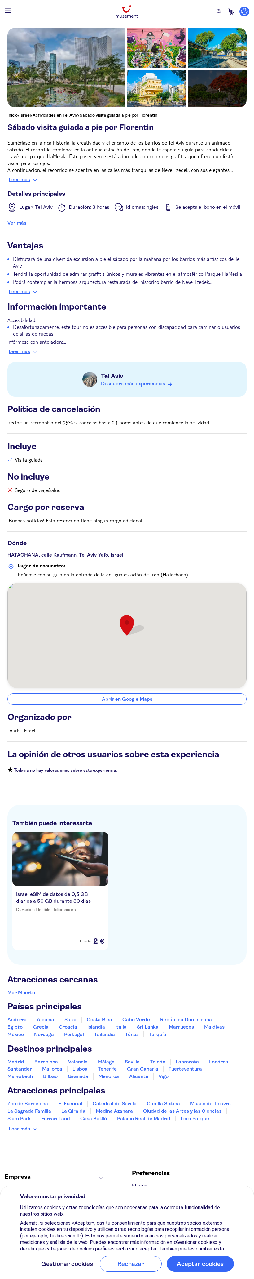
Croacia (68, 1027)
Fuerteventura (185, 1069)
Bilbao (50, 1076)
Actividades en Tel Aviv (55, 115)
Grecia (41, 1027)
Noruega (44, 1034)
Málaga (106, 1062)
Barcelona (46, 1062)
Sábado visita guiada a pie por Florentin (118, 115)
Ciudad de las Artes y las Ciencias (182, 1111)
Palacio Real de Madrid (143, 1118)
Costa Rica (99, 1019)
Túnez (131, 1034)
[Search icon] (219, 11)
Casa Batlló (93, 1118)
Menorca (109, 1076)
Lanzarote (187, 1062)
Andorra (17, 1019)
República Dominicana (186, 1019)
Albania (45, 1019)
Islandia (96, 1027)
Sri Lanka (148, 1027)
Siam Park (19, 1118)
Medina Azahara (114, 1111)
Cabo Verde (136, 1019)
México (15, 1034)
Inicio (12, 115)
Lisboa (80, 1069)
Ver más (16, 223)
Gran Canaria (142, 1069)
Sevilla (132, 1062)
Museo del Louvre (210, 1104)
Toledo (157, 1062)
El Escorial (70, 1104)
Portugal (74, 1034)
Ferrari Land (55, 1118)
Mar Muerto (21, 992)
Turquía (157, 1034)
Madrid (15, 1062)
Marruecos (181, 1027)
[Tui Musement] (127, 11)
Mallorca (52, 1069)
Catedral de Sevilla (115, 1104)
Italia (121, 1027)
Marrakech (20, 1076)
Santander (19, 1069)
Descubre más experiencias (133, 384)
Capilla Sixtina (163, 1104)
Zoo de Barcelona (27, 1104)
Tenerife (107, 1069)
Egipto (15, 1027)
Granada (78, 1076)
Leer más (19, 179)
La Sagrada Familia (29, 1111)
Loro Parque (195, 1118)
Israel (25, 115)
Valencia (78, 1062)
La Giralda (73, 1111)
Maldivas (214, 1027)
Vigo (164, 1076)
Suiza (70, 1019)
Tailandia (104, 1034)
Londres (218, 1062)
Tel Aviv (112, 376)
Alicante (138, 1076)
